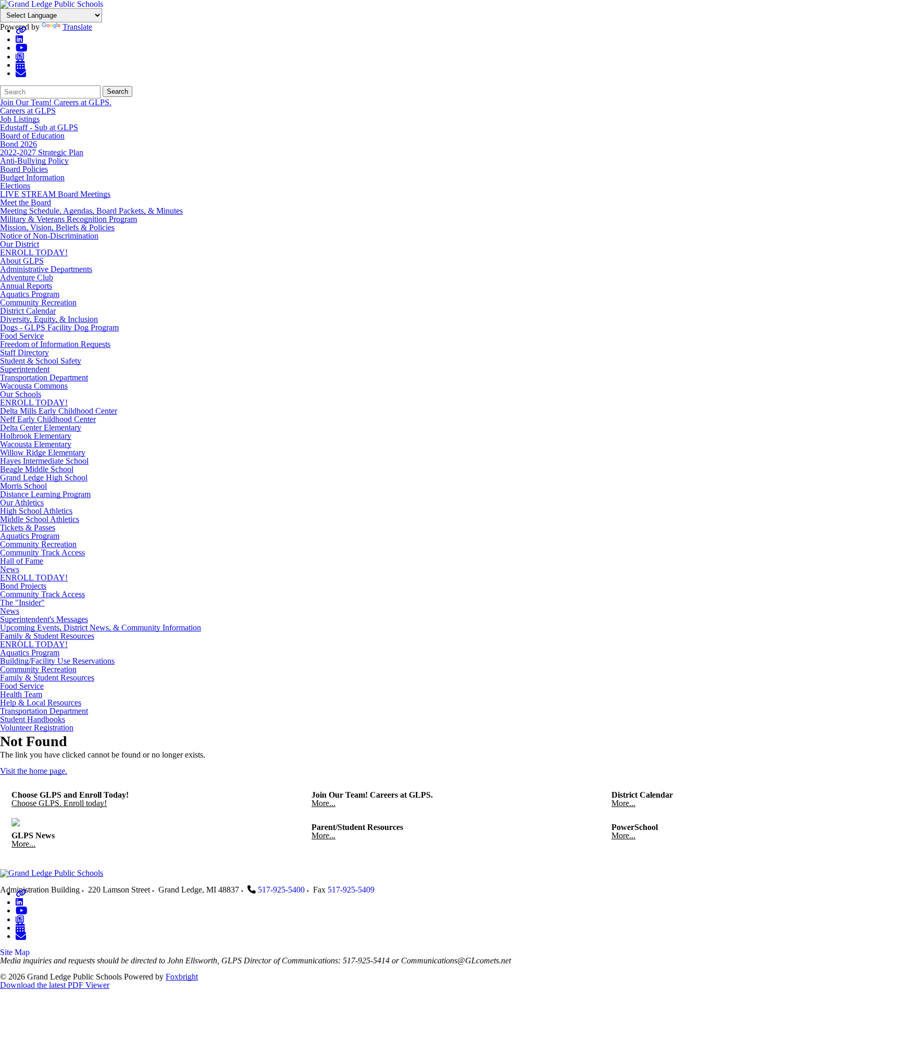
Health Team (21, 694)
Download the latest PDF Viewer (54, 985)
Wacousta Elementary (35, 444)
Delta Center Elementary (40, 427)
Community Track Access (42, 552)
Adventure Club (26, 277)
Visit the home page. (33, 770)
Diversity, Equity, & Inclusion (49, 319)
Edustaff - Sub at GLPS (39, 127)
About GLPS (22, 260)
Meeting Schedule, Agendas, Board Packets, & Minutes (91, 210)
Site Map (15, 952)
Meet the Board (25, 202)
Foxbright (182, 976)
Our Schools (20, 394)
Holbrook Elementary (35, 435)
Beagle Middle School (36, 469)
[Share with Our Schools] (21, 73)
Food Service (22, 335)
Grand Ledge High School (44, 477)
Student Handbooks (32, 719)
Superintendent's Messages (44, 619)
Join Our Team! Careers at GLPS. (55, 102)
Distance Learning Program (45, 494)
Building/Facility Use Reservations (57, 660)
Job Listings (20, 119)
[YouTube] (22, 47)
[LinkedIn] (19, 39)
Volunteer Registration (36, 727)
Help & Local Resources (40, 702)
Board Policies (24, 169)
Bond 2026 (18, 144)
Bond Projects (23, 585)
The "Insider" (22, 602)
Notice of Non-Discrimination (49, 235)
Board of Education (32, 135)
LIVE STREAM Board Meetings (55, 194)
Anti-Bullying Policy (34, 160)
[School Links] (21, 30)
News (9, 569)
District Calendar (28, 310)
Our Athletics (22, 502)
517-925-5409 (351, 889)
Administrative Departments (46, 269)
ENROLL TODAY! (34, 252)
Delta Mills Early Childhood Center (58, 410)
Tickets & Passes (27, 527)
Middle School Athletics (39, 519)
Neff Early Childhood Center (48, 419)
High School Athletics (36, 510)
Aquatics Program (29, 294)
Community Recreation (38, 302)
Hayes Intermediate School (44, 460)
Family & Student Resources (47, 635)
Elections (15, 185)
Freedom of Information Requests (55, 344)
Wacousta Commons (34, 385)
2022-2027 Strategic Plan (41, 152)
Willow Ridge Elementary (42, 452)
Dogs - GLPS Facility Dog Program (59, 327)
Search (117, 91)
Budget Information (32, 177)
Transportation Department (44, 377)
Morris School (23, 485)
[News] (20, 56)
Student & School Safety (40, 360)
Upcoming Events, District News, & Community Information (100, 627)
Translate (77, 26)
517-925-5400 (281, 889)
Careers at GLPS (28, 110)
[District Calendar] (20, 64)
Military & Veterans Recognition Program (68, 219)
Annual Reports (26, 285)
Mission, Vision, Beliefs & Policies (57, 227)
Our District (19, 244)
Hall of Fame (21, 560)
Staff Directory (24, 352)
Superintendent (24, 369)
